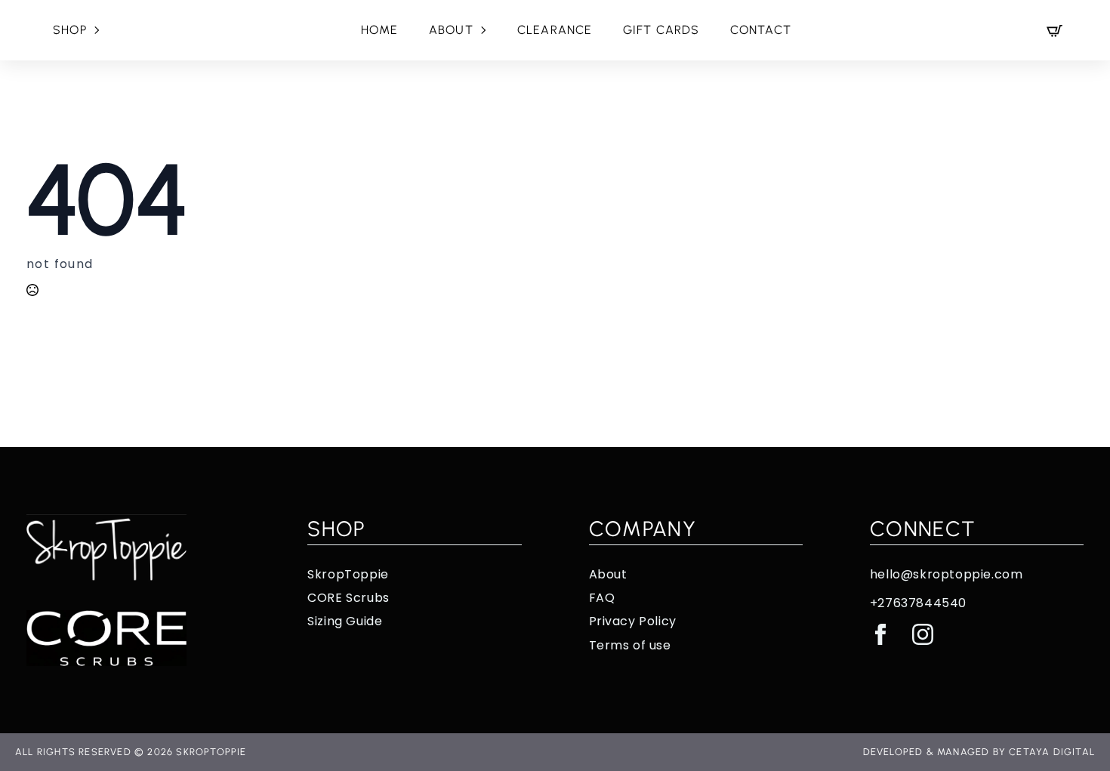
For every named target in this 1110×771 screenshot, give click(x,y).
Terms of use (630, 645)
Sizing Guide (344, 621)
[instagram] (922, 634)
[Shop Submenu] (101, 30)
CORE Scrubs (348, 598)
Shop (70, 30)
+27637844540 (918, 603)
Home (380, 30)
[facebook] (880, 634)
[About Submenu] (487, 30)
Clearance (555, 30)
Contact (760, 30)
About (451, 30)
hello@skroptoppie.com (946, 574)
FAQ (602, 598)
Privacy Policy (633, 621)
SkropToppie (348, 574)
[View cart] (1054, 30)
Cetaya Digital (1052, 751)
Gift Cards (661, 30)
